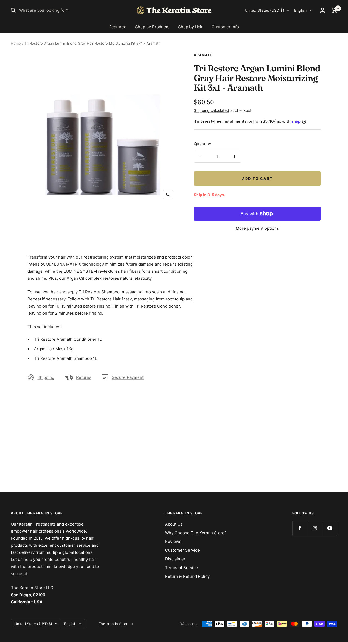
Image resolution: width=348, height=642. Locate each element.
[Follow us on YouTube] (329, 528)
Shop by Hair (190, 26)
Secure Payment (128, 377)
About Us (174, 524)
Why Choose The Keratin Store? (196, 532)
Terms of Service (181, 567)
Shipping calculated (211, 110)
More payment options (257, 228)
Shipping (45, 377)
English (300, 10)
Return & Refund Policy (187, 576)
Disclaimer (175, 558)
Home (16, 43)
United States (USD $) (264, 10)
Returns (83, 377)
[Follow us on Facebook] (299, 528)
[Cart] (334, 10)
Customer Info (225, 26)
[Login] (322, 10)
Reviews (173, 541)
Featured (117, 26)
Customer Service (182, 550)
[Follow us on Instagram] (314, 528)
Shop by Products (152, 26)
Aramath (203, 55)
